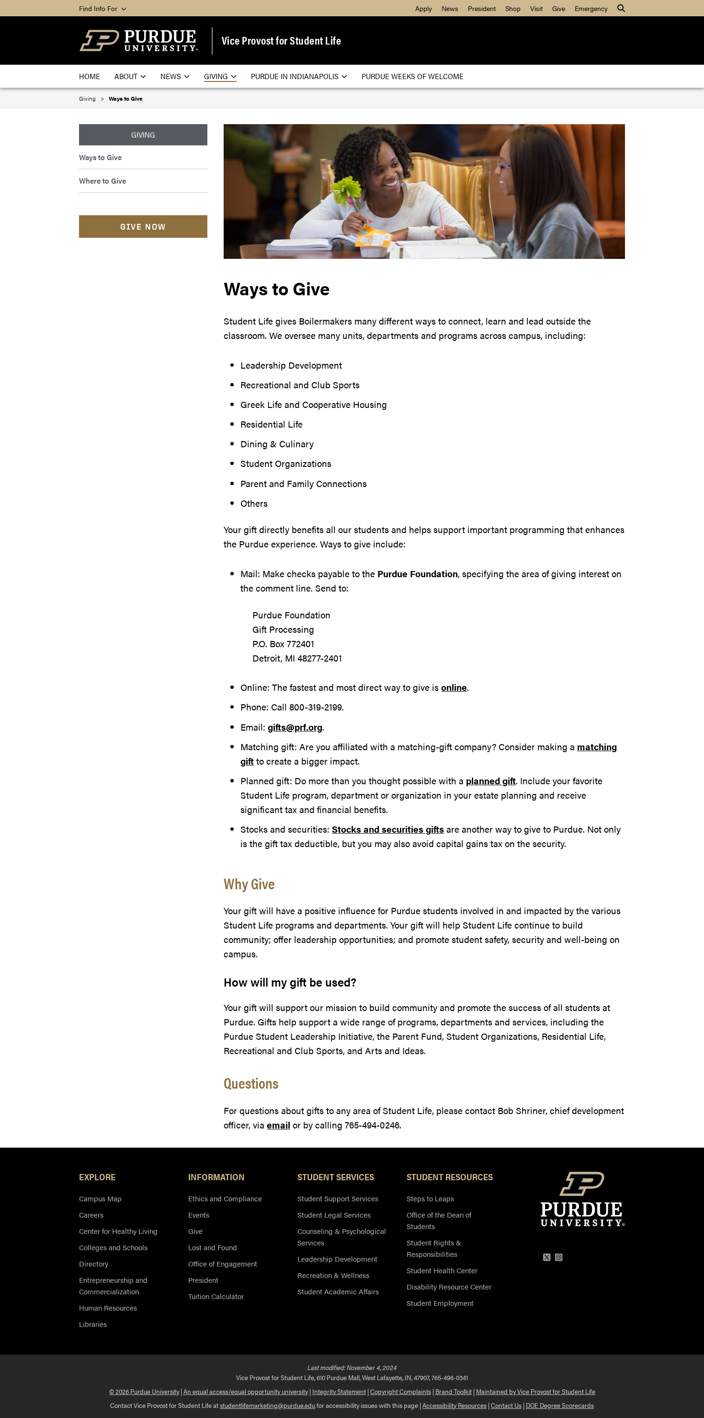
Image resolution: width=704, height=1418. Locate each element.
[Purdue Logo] (139, 40)
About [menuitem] (125, 75)
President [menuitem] (482, 8)
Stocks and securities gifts (388, 829)
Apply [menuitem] (423, 8)
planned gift (491, 780)
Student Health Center (442, 1270)
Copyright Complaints (400, 1391)
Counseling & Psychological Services (341, 1236)
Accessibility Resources (454, 1405)
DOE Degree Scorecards (560, 1405)
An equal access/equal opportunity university (245, 1391)
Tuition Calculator (216, 1296)
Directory (93, 1263)
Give (195, 1231)
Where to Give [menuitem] (102, 180)
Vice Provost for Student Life (281, 40)
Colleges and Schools (113, 1247)
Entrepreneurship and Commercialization (113, 1285)
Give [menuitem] (558, 8)
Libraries (93, 1324)
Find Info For (99, 8)
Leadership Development (337, 1259)
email (278, 1124)
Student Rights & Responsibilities (434, 1248)
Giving (87, 98)
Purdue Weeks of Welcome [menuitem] (413, 75)
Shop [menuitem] (513, 8)
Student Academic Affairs (338, 1291)
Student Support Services (337, 1198)
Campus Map (100, 1198)
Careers (91, 1214)
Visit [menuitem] (536, 8)
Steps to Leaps (430, 1198)
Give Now (143, 226)
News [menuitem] (450, 8)
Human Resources (108, 1307)
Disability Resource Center (449, 1286)
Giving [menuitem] (216, 75)
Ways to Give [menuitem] (100, 157)
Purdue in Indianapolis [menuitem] (295, 75)
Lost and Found (212, 1247)
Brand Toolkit (453, 1391)
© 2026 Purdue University (144, 1391)
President (203, 1280)
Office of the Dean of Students (439, 1220)
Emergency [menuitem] (591, 8)
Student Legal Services (334, 1214)
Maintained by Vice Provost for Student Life (535, 1391)
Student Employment (440, 1303)
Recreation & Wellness (333, 1275)
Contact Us (506, 1405)
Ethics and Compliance (225, 1198)
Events (198, 1214)
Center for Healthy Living (118, 1231)
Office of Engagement (222, 1263)
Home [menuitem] (89, 75)
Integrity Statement (339, 1391)
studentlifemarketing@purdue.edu (267, 1405)
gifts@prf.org (295, 727)
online (454, 687)
